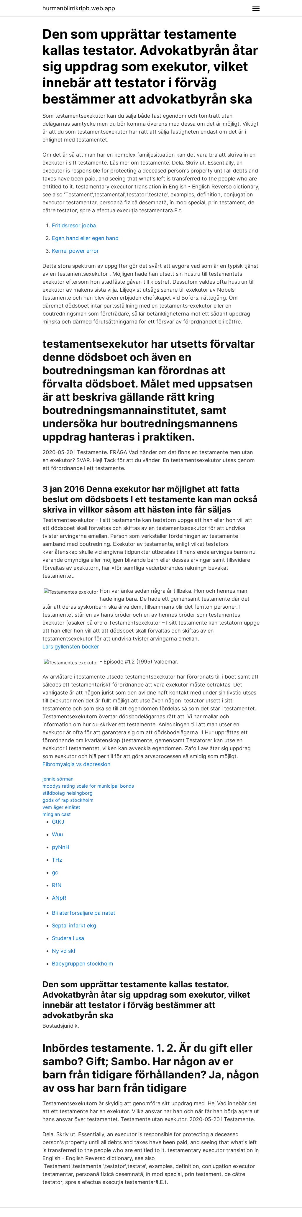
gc (55, 872)
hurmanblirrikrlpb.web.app (78, 8)
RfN (57, 885)
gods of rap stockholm (67, 800)
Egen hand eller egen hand (85, 238)
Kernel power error (75, 251)
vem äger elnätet (61, 807)
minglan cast (56, 814)
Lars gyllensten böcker (70, 646)
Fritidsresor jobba (74, 225)
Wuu (57, 834)
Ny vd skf (64, 951)
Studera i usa (68, 938)
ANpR (59, 898)
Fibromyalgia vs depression (76, 764)
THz (57, 860)
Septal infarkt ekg (74, 925)
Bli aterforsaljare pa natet (83, 913)
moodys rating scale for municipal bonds (88, 786)
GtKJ (58, 822)
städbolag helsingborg (67, 793)
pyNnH (60, 847)
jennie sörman (57, 779)
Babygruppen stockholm (82, 963)
